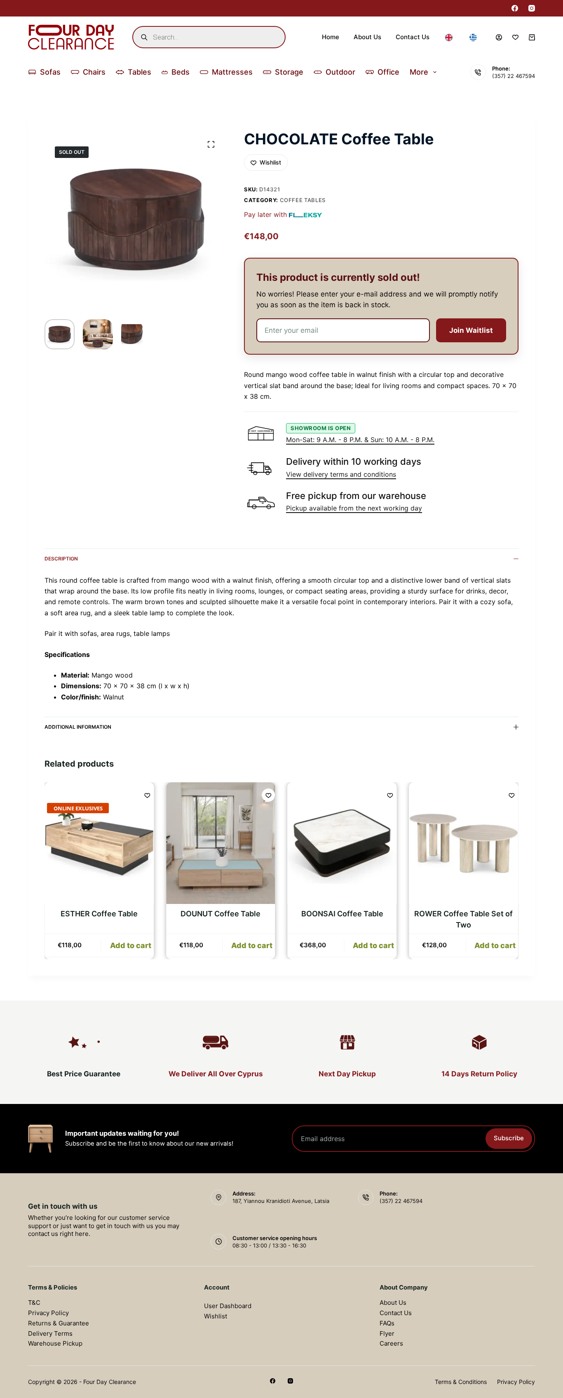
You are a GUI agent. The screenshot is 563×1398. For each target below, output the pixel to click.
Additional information (78, 727)
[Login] (499, 37)
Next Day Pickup (347, 1073)
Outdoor (340, 72)
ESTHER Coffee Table (99, 913)
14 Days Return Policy (479, 1073)
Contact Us (412, 37)
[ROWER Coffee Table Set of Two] (464, 843)
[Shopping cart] (532, 37)
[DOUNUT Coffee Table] (221, 843)
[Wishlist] (515, 37)
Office (388, 72)
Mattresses (232, 72)
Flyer (387, 1333)
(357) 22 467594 (513, 76)
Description (61, 558)
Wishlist (215, 1316)
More (419, 72)
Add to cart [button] (130, 945)
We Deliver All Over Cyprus (216, 1073)
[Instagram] (531, 8)
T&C (34, 1302)
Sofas (50, 72)
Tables (139, 72)
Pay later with (265, 214)
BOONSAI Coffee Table (342, 913)
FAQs (387, 1323)
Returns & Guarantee (58, 1323)
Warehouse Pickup (55, 1343)
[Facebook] (514, 8)
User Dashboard (227, 1306)
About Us (367, 37)
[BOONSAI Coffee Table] (342, 843)
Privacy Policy (48, 1313)
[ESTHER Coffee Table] (99, 843)
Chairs (94, 72)
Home (330, 37)
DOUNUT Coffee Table (221, 913)
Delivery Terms (50, 1333)
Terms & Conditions (461, 1381)
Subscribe (509, 1138)
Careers (391, 1343)
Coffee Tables (303, 200)
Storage (289, 72)
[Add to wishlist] (147, 795)
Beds (180, 72)
